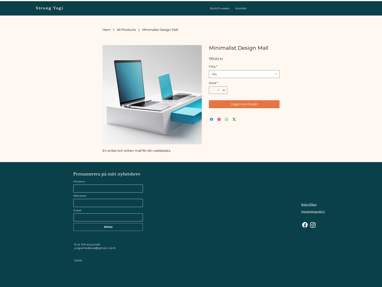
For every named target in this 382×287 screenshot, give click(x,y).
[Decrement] (212, 90)
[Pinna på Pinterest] (219, 119)
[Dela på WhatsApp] (226, 119)
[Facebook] (305, 225)
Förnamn (79, 181)
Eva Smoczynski (87, 244)
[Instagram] (313, 225)
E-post (77, 210)
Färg (213, 66)
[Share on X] (234, 119)
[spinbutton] (218, 90)
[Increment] (224, 90)
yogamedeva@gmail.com (95, 248)
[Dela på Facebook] (211, 119)
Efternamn (79, 195)
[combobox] (244, 74)
